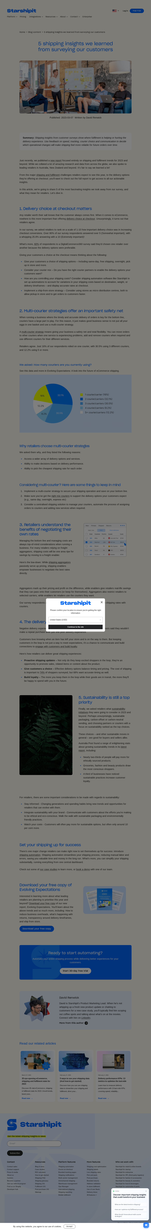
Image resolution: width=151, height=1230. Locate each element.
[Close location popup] (102, 602)
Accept (69, 1226)
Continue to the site (75, 627)
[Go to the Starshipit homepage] (75, 603)
